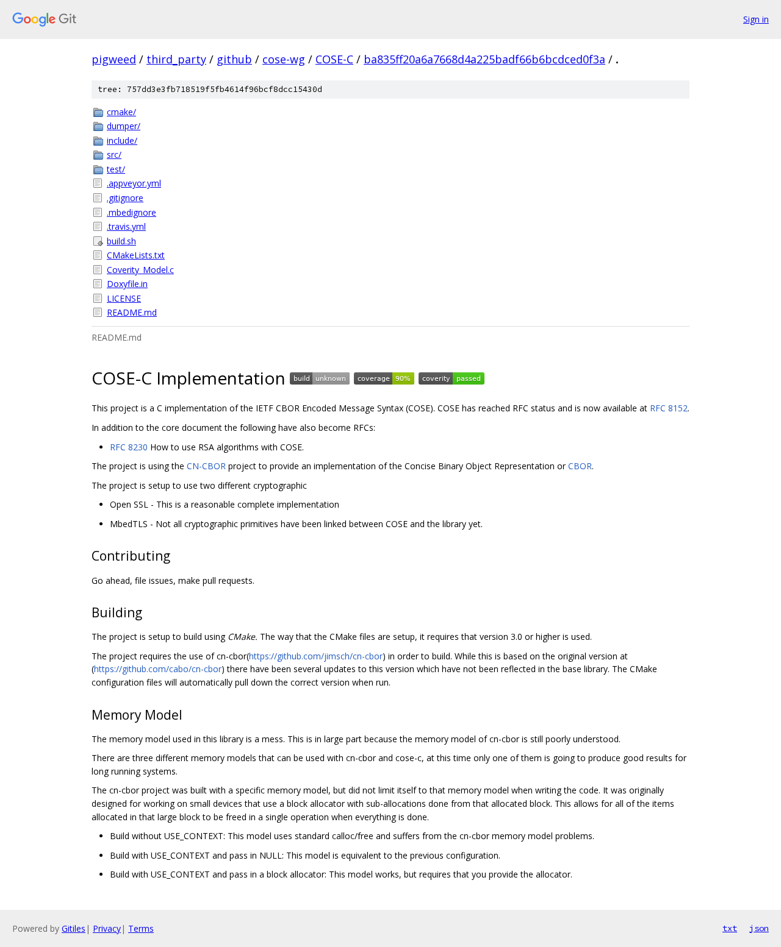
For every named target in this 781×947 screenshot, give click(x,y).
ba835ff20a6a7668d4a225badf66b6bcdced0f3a (484, 59)
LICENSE (124, 298)
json (759, 928)
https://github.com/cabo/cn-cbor (157, 669)
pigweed (114, 59)
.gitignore (125, 198)
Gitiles (73, 928)
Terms (141, 928)
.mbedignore (131, 212)
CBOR (580, 466)
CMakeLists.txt (136, 255)
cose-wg (283, 59)
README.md (132, 312)
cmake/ (121, 112)
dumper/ (123, 126)
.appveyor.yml (134, 183)
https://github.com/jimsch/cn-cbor (316, 656)
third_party (176, 59)
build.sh (121, 241)
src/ (114, 154)
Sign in (756, 19)
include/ (122, 140)
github (234, 59)
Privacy (107, 928)
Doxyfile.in (127, 283)
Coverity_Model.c (140, 269)
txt (729, 928)
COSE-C (334, 59)
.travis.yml (126, 226)
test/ (116, 169)
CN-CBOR (206, 466)
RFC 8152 (669, 408)
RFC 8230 (129, 447)
